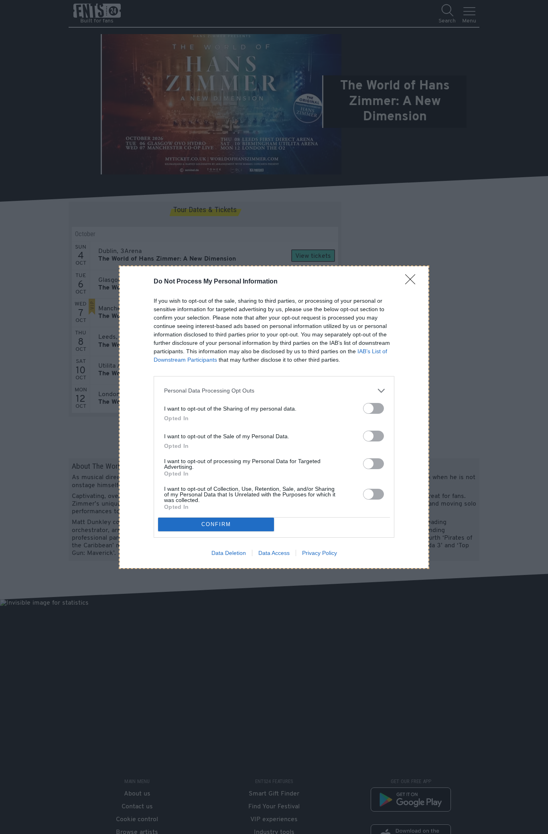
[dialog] (274, 417)
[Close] (412, 281)
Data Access (274, 553)
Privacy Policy (319, 553)
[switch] (373, 408)
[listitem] (274, 391)
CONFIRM (216, 524)
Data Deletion (228, 553)
